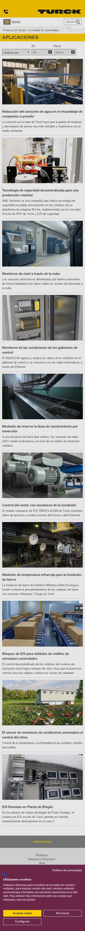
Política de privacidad (67, 870)
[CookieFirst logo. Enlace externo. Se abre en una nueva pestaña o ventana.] (5, 875)
